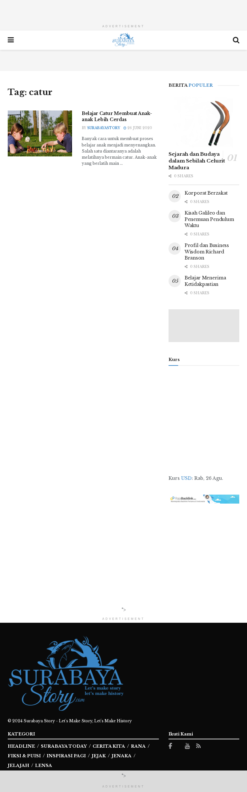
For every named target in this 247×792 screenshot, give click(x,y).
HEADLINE (21, 746)
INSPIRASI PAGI (66, 756)
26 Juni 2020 (139, 128)
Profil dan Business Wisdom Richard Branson (207, 251)
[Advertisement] (123, 9)
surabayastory (103, 128)
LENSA (43, 765)
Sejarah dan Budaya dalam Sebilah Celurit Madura (197, 161)
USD (186, 478)
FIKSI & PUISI (24, 756)
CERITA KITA (109, 746)
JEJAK (99, 756)
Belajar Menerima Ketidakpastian (205, 281)
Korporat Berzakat (206, 193)
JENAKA (122, 756)
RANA (138, 746)
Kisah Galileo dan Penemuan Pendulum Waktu (209, 219)
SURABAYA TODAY (64, 746)
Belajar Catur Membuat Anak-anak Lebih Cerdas (117, 116)
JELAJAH (18, 765)
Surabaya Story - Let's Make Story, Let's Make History (77, 720)
